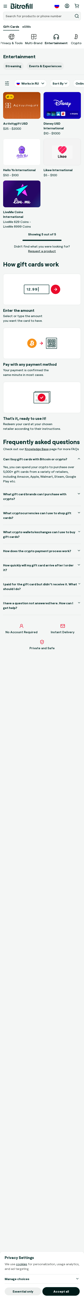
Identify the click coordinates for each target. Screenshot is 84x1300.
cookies (21, 1264)
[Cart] (77, 6)
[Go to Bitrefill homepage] (21, 6)
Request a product (42, 251)
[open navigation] (5, 6)
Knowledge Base (37, 449)
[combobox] (38, 16)
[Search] (77, 16)
